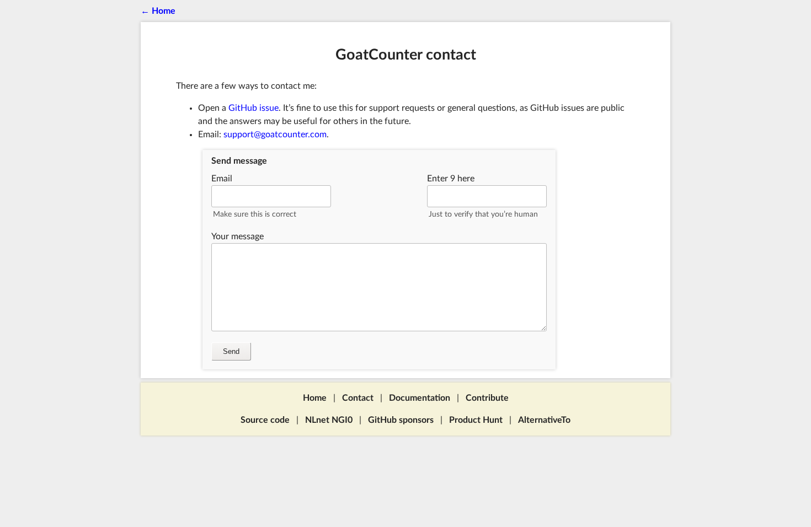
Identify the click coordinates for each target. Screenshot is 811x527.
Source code (265, 420)
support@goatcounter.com (275, 134)
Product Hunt (476, 420)
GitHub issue (253, 108)
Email (221, 178)
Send (231, 351)
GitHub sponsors (401, 420)
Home (315, 398)
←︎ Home (158, 11)
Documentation (419, 398)
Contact (358, 398)
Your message (237, 236)
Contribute (487, 398)
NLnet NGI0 (329, 420)
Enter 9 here (450, 178)
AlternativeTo (544, 420)
